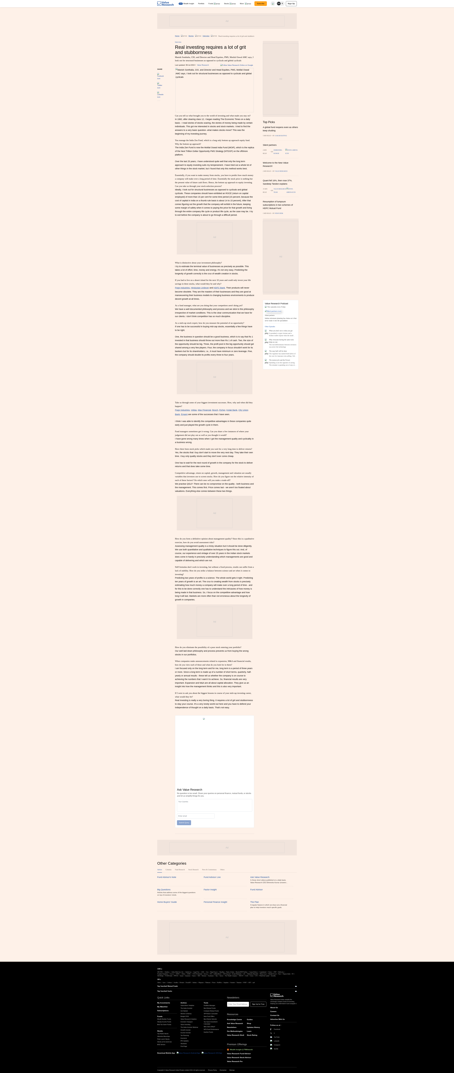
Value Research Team (280, 190)
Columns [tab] (168, 870)
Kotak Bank (231, 410)
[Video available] (292, 190)
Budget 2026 (185, 1016)
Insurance (184, 1038)
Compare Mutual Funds (211, 1011)
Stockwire (184, 1043)
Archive (184, 1003)
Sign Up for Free (258, 1004)
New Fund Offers (209, 1016)
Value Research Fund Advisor (239, 1054)
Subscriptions (163, 1011)
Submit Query (184, 823)
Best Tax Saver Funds (164, 1024)
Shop (249, 1023)
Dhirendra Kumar (278, 151)
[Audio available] (292, 151)
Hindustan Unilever (200, 288)
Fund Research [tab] (180, 870)
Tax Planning (185, 1035)
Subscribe (260, 3)
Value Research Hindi (235, 1035)
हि (282, 3)
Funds (210, 3)
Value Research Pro (235, 1061)
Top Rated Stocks (162, 1034)
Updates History (253, 1027)
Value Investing (185, 1024)
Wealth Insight (188, 3)
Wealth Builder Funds (164, 1019)
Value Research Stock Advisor (239, 1057)
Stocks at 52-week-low (164, 1042)
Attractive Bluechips (163, 1036)
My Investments (163, 1003)
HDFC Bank (219, 288)
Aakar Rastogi (281, 136)
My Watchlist (162, 1007)
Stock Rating (252, 1035)
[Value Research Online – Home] (165, 4)
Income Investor (186, 1033)
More (242, 3)
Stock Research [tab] (193, 870)
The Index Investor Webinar (189, 1027)
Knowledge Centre (234, 1019)
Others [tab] (222, 870)
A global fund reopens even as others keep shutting (280, 129)
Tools (206, 1003)
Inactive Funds (208, 1032)
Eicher (222, 410)
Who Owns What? (209, 1027)
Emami (184, 414)
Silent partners (270, 145)
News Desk (279, 213)
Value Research (203, 65)
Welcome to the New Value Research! (275, 164)
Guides (250, 1019)
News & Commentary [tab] (209, 870)
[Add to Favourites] (158, 104)
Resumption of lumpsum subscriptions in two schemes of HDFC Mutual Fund (278, 204)
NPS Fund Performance (211, 1029)
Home (177, 36)
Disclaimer (223, 1070)
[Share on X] (159, 84)
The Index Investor (186, 1008)
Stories (191, 36)
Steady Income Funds (164, 1022)
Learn (249, 1031)
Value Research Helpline (189, 1019)
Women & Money (186, 1014)
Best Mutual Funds (210, 1008)
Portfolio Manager (209, 1005)
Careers (273, 1011)
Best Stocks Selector (210, 1019)
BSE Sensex (161, 1044)
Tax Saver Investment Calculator (210, 1023)
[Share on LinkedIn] (160, 93)
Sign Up (291, 3)
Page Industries (182, 288)
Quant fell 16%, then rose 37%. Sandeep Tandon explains (277, 182)
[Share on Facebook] (160, 75)
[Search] (273, 3)
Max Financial (204, 410)
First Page (184, 1046)
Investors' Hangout (186, 1022)
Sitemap (232, 1070)
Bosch (215, 410)
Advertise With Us (277, 1019)
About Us (274, 1007)
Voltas (194, 410)
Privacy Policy (212, 1070)
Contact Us (274, 1015)
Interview (206, 36)
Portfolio (201, 3)
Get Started (184, 1011)
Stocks (226, 3)
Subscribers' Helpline (187, 1005)
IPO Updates (185, 1041)
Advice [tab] (159, 870)
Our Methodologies (235, 1031)
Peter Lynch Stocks (163, 1039)
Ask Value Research (235, 1023)
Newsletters (231, 1027)
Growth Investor (186, 1030)
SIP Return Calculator (211, 1014)
